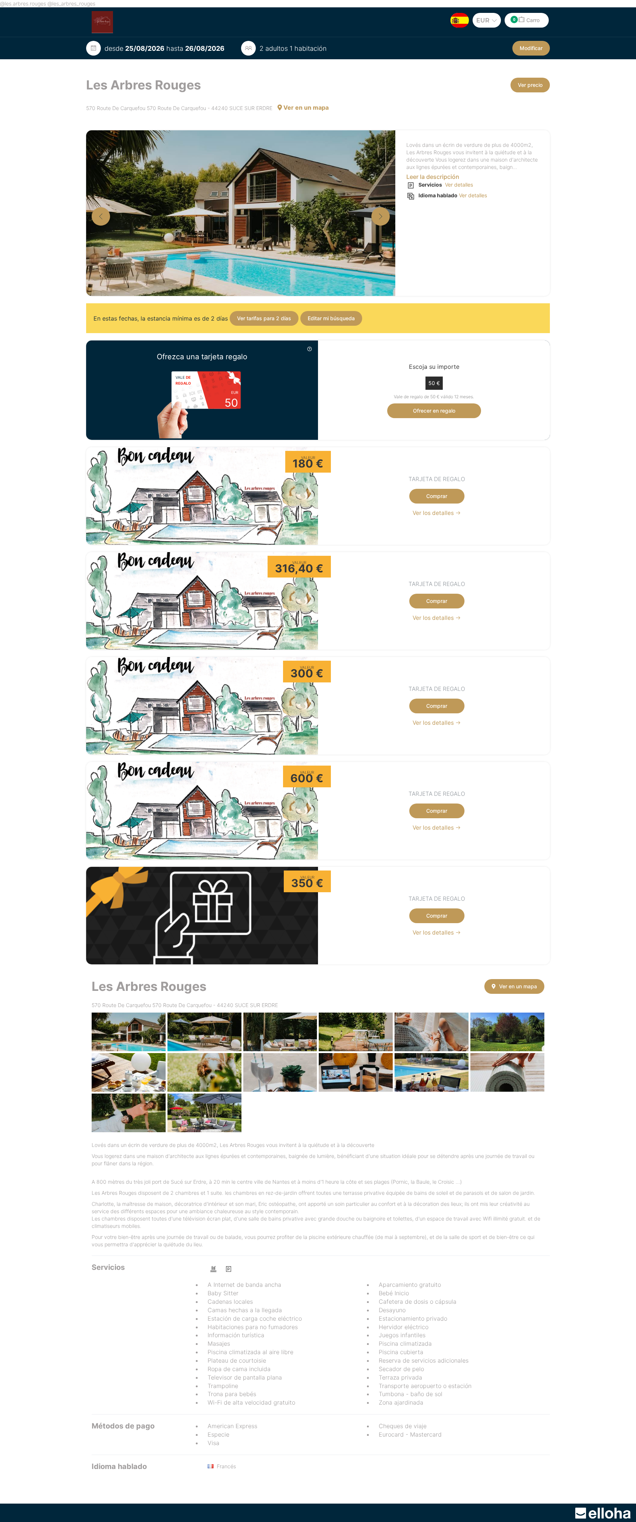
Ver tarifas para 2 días (264, 318)
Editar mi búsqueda (331, 318)
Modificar (531, 48)
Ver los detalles (434, 512)
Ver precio (530, 85)
